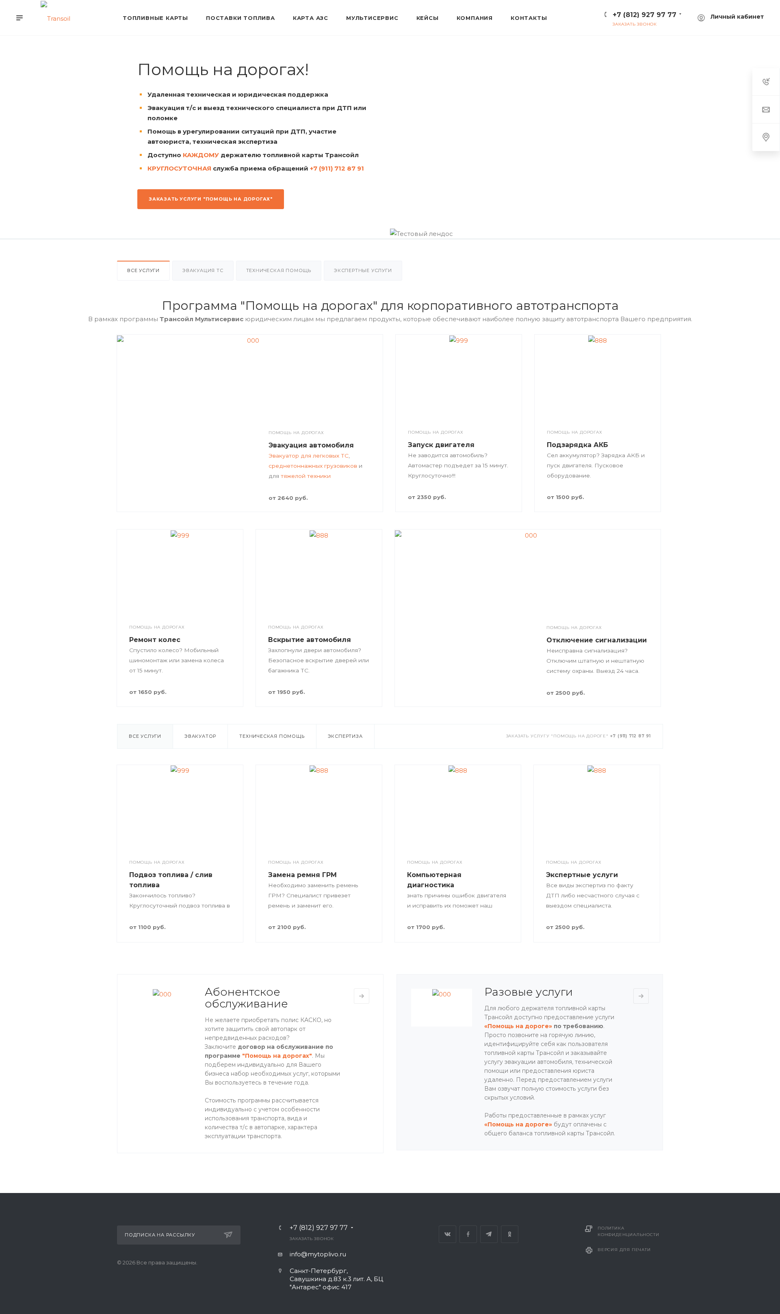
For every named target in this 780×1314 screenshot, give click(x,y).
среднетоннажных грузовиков (313, 465)
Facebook (468, 1234)
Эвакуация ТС (202, 270)
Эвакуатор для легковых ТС (309, 455)
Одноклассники (509, 1234)
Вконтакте (447, 1234)
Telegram (489, 1234)
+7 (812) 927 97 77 (644, 15)
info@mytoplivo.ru (318, 1254)
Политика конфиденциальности (628, 1231)
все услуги (143, 270)
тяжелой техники (306, 476)
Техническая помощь (278, 270)
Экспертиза (345, 736)
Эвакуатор (200, 736)
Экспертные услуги (363, 270)
